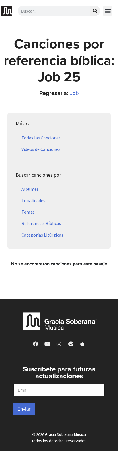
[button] (107, 11)
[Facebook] (35, 344)
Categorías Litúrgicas (42, 235)
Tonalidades (33, 200)
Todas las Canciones (41, 138)
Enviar (24, 408)
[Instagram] (59, 344)
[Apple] (82, 344)
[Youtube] (47, 344)
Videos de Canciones (40, 149)
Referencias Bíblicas (41, 223)
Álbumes (30, 189)
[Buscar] (95, 11)
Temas (28, 212)
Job (74, 92)
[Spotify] (71, 344)
